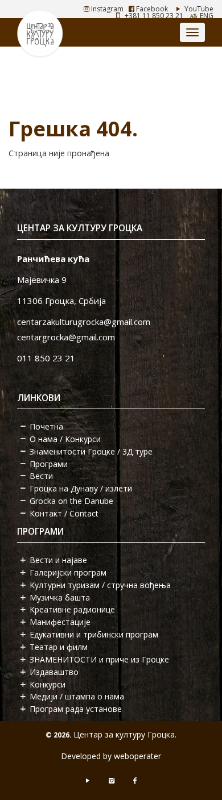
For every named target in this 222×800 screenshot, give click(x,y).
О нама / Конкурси (65, 439)
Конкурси (47, 684)
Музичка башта (60, 597)
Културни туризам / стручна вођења (100, 585)
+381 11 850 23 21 (154, 15)
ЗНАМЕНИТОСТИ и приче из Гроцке (99, 659)
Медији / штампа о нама (77, 696)
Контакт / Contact (64, 513)
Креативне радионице (72, 609)
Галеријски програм (68, 572)
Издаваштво (54, 671)
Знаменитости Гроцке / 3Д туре (91, 451)
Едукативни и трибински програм (94, 634)
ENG (206, 15)
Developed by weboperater (111, 756)
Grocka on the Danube (71, 500)
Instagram (106, 9)
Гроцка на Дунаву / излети (81, 488)
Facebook (151, 9)
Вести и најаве (58, 560)
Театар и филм (59, 646)
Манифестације (60, 621)
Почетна (46, 426)
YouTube (198, 9)
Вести (41, 475)
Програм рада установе (76, 708)
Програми (49, 464)
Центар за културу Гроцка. (124, 734)
